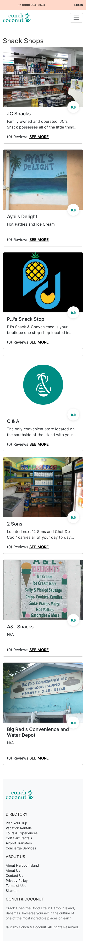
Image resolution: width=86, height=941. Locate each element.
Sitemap (12, 890)
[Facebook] (5, 3)
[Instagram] (12, 3)
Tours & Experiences (22, 833)
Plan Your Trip (16, 823)
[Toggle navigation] (76, 18)
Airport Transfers (19, 843)
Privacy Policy (17, 880)
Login (78, 5)
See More (39, 136)
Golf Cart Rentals (19, 838)
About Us (13, 870)
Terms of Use (16, 885)
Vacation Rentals (19, 828)
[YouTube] (9, 3)
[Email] (16, 3)
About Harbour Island (22, 865)
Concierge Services (21, 848)
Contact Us (14, 875)
